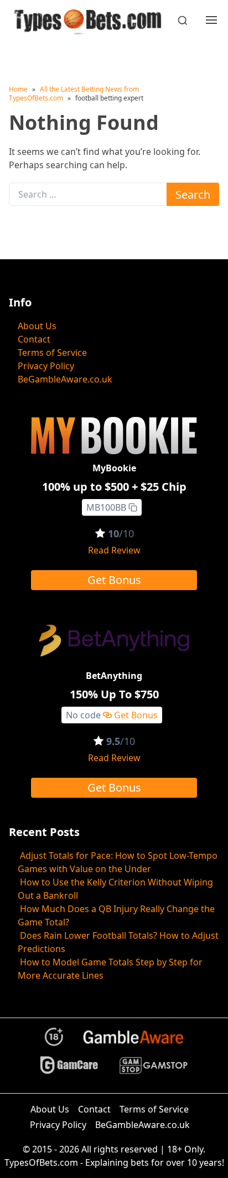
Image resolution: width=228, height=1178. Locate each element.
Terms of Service (52, 352)
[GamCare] (69, 1070)
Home (18, 89)
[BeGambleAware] (133, 1041)
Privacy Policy (46, 366)
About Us (37, 326)
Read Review (114, 550)
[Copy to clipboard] (132, 507)
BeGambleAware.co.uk (65, 379)
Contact (34, 339)
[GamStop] (153, 1070)
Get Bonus (114, 579)
